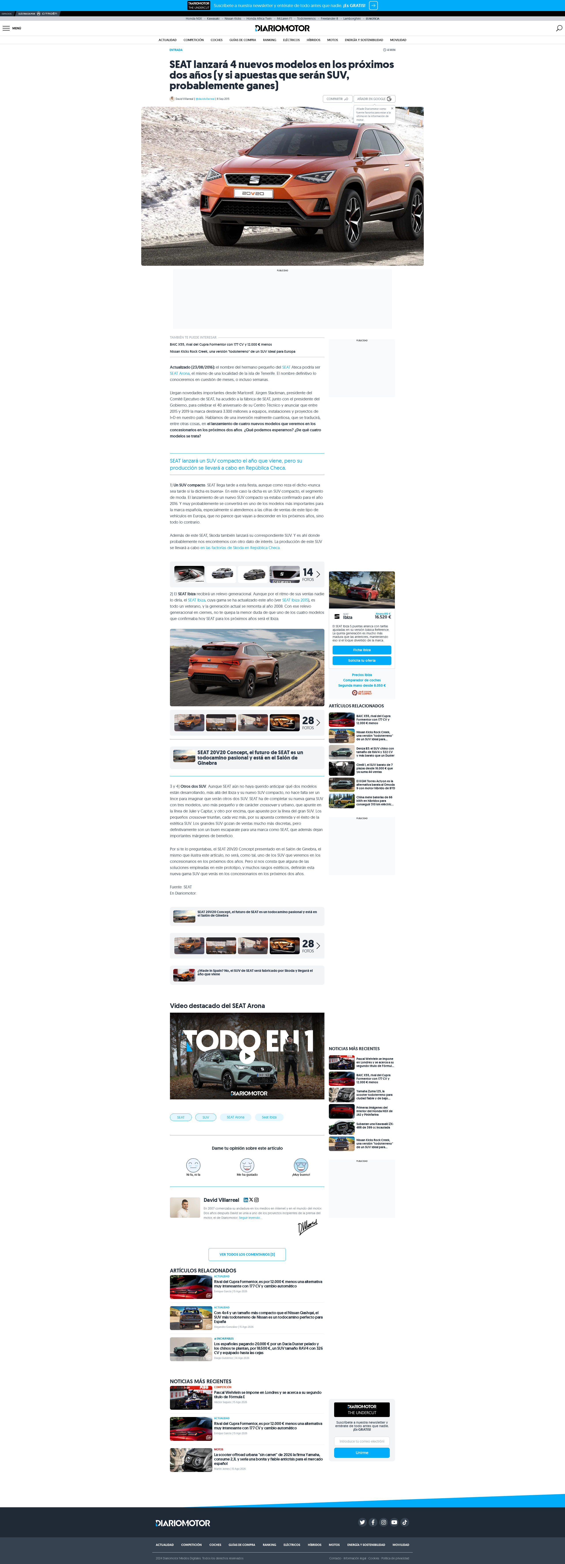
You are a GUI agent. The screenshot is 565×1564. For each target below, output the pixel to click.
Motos (332, 40)
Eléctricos (291, 40)
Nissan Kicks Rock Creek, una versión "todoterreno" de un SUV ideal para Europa (232, 351)
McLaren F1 (284, 19)
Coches (216, 40)
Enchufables (225, 1338)
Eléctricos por (27, 13)
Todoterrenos (306, 19)
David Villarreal (184, 98)
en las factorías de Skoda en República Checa (240, 547)
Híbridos (313, 40)
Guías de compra (243, 40)
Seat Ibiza (269, 1117)
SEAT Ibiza (196, 600)
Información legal (355, 1558)
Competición (194, 40)
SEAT (286, 367)
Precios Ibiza (362, 675)
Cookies (373, 1558)
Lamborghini (352, 19)
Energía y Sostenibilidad (364, 40)
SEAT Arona (180, 373)
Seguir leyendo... (250, 1218)
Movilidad (398, 40)
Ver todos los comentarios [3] (247, 1254)
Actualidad (168, 40)
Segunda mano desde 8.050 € (362, 685)
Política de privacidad (395, 1558)
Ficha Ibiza (362, 650)
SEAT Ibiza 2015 (295, 600)
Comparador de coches (362, 680)
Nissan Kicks (233, 19)
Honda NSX (194, 19)
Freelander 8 (329, 19)
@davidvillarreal (205, 98)
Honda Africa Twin (259, 19)
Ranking (269, 40)
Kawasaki (213, 19)
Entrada (176, 49)
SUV (206, 1117)
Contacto (335, 1558)
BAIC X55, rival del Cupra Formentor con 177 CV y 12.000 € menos (221, 344)
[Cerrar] (392, 108)
